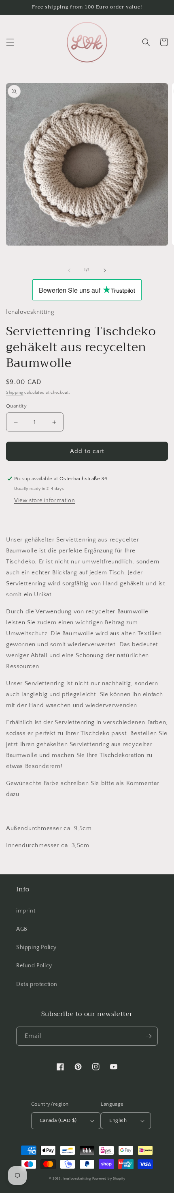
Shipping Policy (36, 947)
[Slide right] (105, 270)
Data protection (36, 984)
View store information (44, 500)
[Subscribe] (148, 1036)
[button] (10, 42)
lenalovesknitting (77, 1178)
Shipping (14, 392)
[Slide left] (69, 270)
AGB (22, 929)
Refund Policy (34, 965)
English (118, 1120)
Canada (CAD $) (58, 1120)
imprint (25, 911)
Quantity (16, 406)
